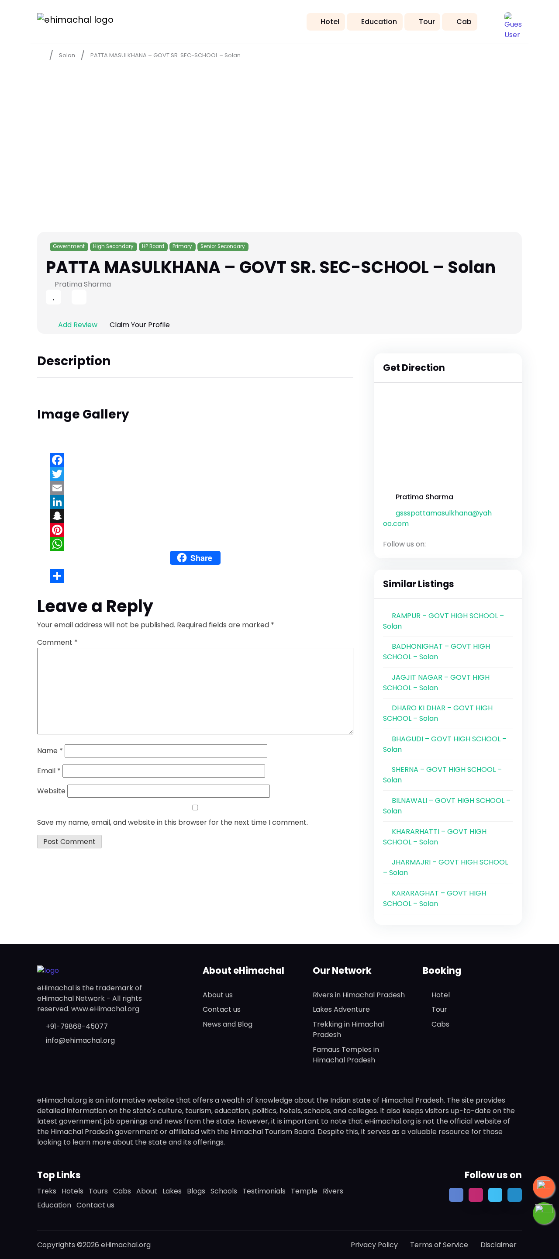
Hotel (330, 22)
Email (49, 771)
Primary (182, 246)
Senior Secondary (222, 246)
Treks (46, 1191)
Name (50, 751)
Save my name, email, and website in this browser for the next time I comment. (172, 822)
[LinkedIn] (195, 502)
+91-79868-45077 (77, 1026)
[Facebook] (195, 460)
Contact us (222, 1009)
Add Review (77, 325)
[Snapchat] (195, 516)
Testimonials (264, 1191)
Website (51, 791)
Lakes (172, 1191)
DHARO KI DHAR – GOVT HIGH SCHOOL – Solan (438, 713)
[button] (513, 21)
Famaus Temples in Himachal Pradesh (346, 1055)
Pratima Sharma (424, 497)
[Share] (195, 576)
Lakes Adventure (341, 1009)
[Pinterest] (195, 530)
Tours (98, 1191)
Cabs (440, 1024)
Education (379, 22)
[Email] (195, 488)
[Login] (63, 298)
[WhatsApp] (195, 544)
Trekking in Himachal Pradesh (348, 1029)
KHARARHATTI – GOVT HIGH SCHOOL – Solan (435, 837)
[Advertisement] (279, 131)
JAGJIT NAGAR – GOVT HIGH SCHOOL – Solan (436, 682)
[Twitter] (195, 474)
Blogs (196, 1191)
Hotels (72, 1191)
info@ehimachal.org (80, 1040)
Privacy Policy (374, 1245)
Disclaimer (498, 1245)
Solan (67, 55)
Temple (304, 1191)
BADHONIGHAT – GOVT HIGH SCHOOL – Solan (436, 651)
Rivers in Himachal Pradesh (359, 995)
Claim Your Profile (140, 325)
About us (218, 995)
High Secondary (113, 246)
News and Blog (227, 1024)
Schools (223, 1191)
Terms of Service (439, 1245)
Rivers (333, 1191)
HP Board (153, 246)
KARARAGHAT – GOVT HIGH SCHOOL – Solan (434, 898)
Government (69, 246)
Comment (57, 642)
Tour (427, 22)
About (146, 1191)
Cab (464, 22)
